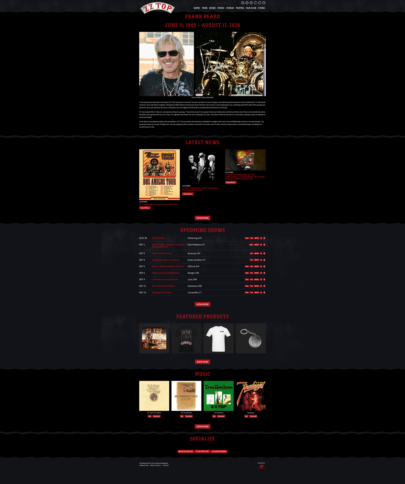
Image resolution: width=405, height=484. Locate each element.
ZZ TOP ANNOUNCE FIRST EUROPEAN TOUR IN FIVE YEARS (200, 189)
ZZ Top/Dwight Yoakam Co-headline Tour (158, 204)
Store (261, 8)
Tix (251, 238)
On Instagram (219, 451)
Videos (230, 8)
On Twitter (203, 451)
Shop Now (202, 362)
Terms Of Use (143, 465)
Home (197, 8)
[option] (159, 179)
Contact (166, 465)
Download (156, 416)
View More (202, 218)
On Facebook (186, 451)
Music (221, 8)
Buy (149, 416)
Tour (204, 8)
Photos (240, 8)
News (212, 8)
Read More (145, 208)
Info (247, 238)
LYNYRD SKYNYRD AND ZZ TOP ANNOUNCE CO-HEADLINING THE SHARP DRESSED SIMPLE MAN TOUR (245, 177)
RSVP (257, 238)
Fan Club (251, 8)
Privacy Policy (155, 465)
